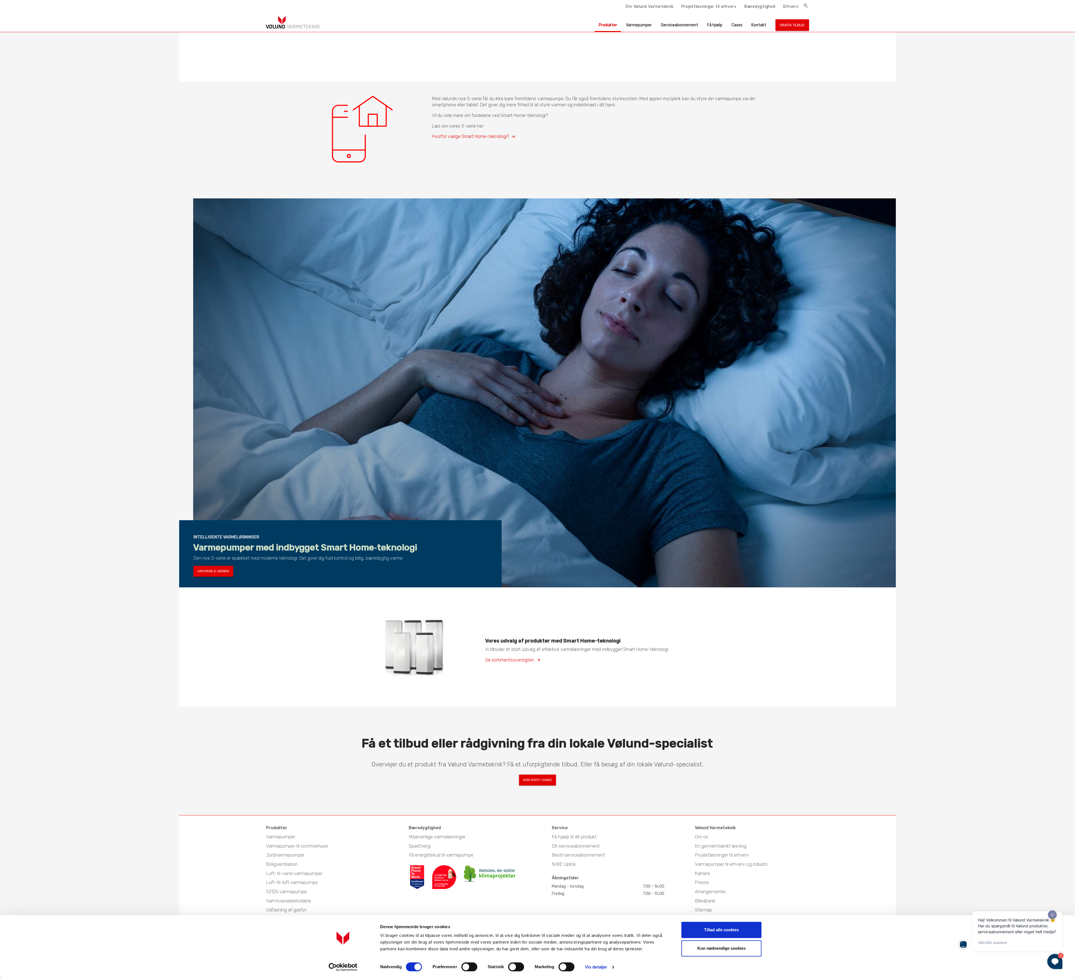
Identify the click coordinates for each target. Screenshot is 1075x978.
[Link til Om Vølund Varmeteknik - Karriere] (420, 868)
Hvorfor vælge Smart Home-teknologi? (470, 136)
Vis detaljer (596, 967)
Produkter (608, 25)
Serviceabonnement (679, 25)
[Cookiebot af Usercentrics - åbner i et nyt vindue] (343, 967)
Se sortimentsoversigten (509, 660)
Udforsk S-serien (213, 571)
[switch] (469, 966)
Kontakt (758, 25)
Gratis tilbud (792, 25)
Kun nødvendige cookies (721, 948)
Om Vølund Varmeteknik (649, 6)
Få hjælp (714, 25)
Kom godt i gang (537, 780)
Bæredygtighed (759, 6)
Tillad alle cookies (721, 929)
